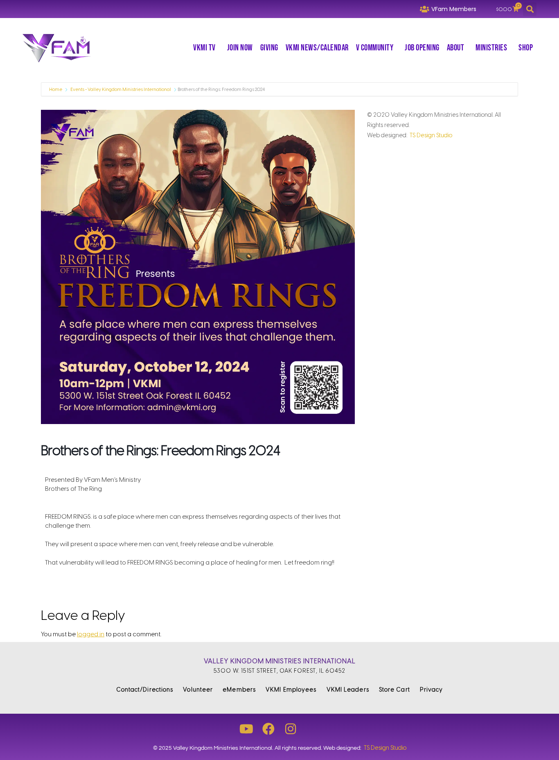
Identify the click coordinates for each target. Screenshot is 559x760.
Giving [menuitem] (269, 48)
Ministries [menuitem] (491, 48)
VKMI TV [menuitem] (204, 48)
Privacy (431, 689)
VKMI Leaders (348, 689)
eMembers (239, 689)
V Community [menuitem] (375, 48)
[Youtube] (246, 729)
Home (56, 89)
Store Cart (394, 689)
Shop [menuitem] (525, 48)
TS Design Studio (431, 135)
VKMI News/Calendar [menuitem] (317, 48)
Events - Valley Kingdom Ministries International (120, 89)
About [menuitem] (455, 48)
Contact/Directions (145, 689)
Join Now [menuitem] (240, 48)
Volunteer (198, 689)
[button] (529, 9)
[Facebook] (268, 729)
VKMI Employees (291, 689)
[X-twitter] (313, 729)
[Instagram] (291, 729)
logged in (90, 634)
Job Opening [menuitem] (422, 48)
